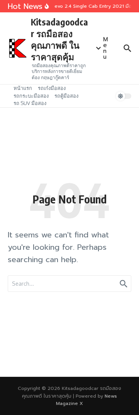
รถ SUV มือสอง (30, 103)
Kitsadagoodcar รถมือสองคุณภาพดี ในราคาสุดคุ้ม (59, 39)
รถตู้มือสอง (66, 96)
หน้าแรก (23, 88)
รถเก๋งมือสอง (52, 88)
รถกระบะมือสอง (31, 96)
